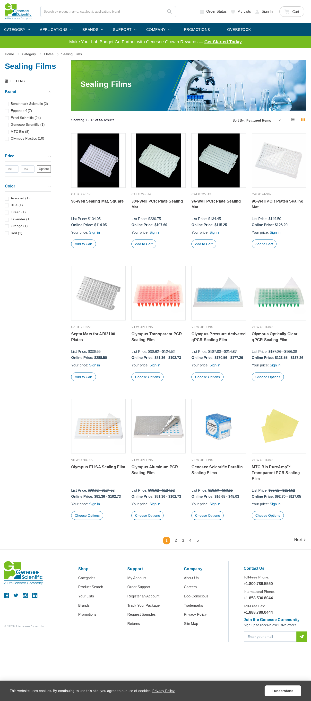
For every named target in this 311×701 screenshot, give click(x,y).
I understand (283, 691)
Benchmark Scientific (29, 104)
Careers (190, 587)
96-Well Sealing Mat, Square (97, 201)
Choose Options (147, 377)
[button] (17, 81)
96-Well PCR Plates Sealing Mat (277, 204)
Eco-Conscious (196, 596)
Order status (216, 11)
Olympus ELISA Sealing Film (98, 467)
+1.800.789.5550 (258, 584)
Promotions (87, 614)
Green (18, 212)
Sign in (267, 11)
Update (44, 169)
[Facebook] (6, 595)
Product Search (90, 587)
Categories (86, 578)
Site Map (191, 623)
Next (298, 540)
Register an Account (143, 596)
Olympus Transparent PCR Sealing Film (156, 337)
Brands (84, 605)
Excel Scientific (26, 118)
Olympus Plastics (27, 139)
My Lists (244, 11)
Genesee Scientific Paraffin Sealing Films (217, 470)
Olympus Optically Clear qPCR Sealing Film (274, 337)
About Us (191, 578)
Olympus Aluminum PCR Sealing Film (154, 470)
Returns (133, 623)
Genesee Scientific (28, 124)
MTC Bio (20, 131)
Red (16, 233)
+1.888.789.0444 (258, 612)
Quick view (98, 177)
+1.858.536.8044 (258, 598)
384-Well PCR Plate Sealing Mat (157, 204)
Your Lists (86, 596)
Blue (17, 205)
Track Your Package (143, 605)
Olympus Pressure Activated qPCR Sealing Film (218, 337)
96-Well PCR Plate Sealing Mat (216, 204)
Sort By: (239, 120)
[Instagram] (25, 595)
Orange (19, 226)
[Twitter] (15, 595)
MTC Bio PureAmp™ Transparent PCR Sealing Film (276, 473)
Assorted (20, 198)
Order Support (138, 587)
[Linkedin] (34, 595)
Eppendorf (21, 111)
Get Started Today (223, 41)
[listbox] (265, 120)
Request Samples (141, 614)
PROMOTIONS (197, 29)
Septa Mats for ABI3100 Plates (93, 337)
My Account (136, 578)
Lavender (21, 219)
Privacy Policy (195, 614)
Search (169, 11)
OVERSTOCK (239, 29)
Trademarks (193, 605)
